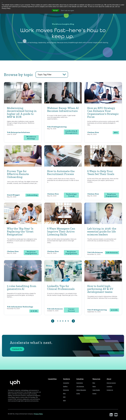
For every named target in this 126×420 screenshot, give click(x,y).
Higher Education (81, 390)
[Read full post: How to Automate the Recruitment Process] (63, 166)
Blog (94, 383)
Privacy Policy (38, 414)
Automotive (79, 383)
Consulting (66, 383)
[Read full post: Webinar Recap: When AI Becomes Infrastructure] (63, 103)
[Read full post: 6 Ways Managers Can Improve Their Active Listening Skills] (63, 223)
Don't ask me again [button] (67, 10)
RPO (64, 393)
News (94, 386)
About (109, 379)
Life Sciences (80, 386)
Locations (109, 386)
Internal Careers (111, 383)
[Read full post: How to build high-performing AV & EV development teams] (103, 281)
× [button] (2, 2)
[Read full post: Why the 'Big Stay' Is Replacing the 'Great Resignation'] (23, 223)
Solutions (66, 379)
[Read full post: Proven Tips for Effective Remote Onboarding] (23, 166)
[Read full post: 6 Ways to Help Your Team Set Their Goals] (103, 166)
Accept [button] (55, 10)
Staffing (65, 386)
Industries (79, 379)
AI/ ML (78, 393)
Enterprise (66, 390)
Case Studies (96, 390)
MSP (64, 400)
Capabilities (52, 379)
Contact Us (17, 349)
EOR (64, 397)
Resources (96, 379)
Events (94, 393)
